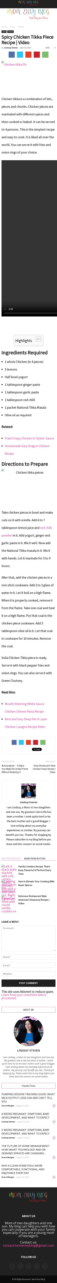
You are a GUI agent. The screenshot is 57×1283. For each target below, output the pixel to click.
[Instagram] (20, 1266)
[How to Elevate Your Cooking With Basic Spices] (9, 886)
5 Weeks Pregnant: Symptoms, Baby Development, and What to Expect (26, 1131)
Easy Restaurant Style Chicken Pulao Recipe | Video (44, 768)
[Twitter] (45, 1266)
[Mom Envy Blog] (28, 16)
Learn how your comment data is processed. (24, 996)
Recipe (21, 26)
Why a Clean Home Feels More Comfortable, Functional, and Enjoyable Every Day (23, 1169)
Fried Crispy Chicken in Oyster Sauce (29, 438)
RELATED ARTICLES (11, 858)
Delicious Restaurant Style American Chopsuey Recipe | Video (33, 900)
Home (4, 26)
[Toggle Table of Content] (36, 339)
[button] (52, 4)
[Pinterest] (37, 1266)
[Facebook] (12, 1266)
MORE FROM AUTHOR (34, 858)
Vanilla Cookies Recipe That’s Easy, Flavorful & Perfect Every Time (34, 870)
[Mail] (29, 1266)
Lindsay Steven (11, 48)
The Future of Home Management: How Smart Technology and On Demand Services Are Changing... (26, 1149)
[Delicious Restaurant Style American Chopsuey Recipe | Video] (9, 899)
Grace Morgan (8, 1105)
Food (12, 26)
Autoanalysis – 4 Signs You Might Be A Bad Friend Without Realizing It (15, 768)
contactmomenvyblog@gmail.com (28, 1245)
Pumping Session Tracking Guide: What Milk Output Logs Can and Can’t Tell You (28, 1097)
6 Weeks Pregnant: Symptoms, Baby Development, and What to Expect (26, 1115)
